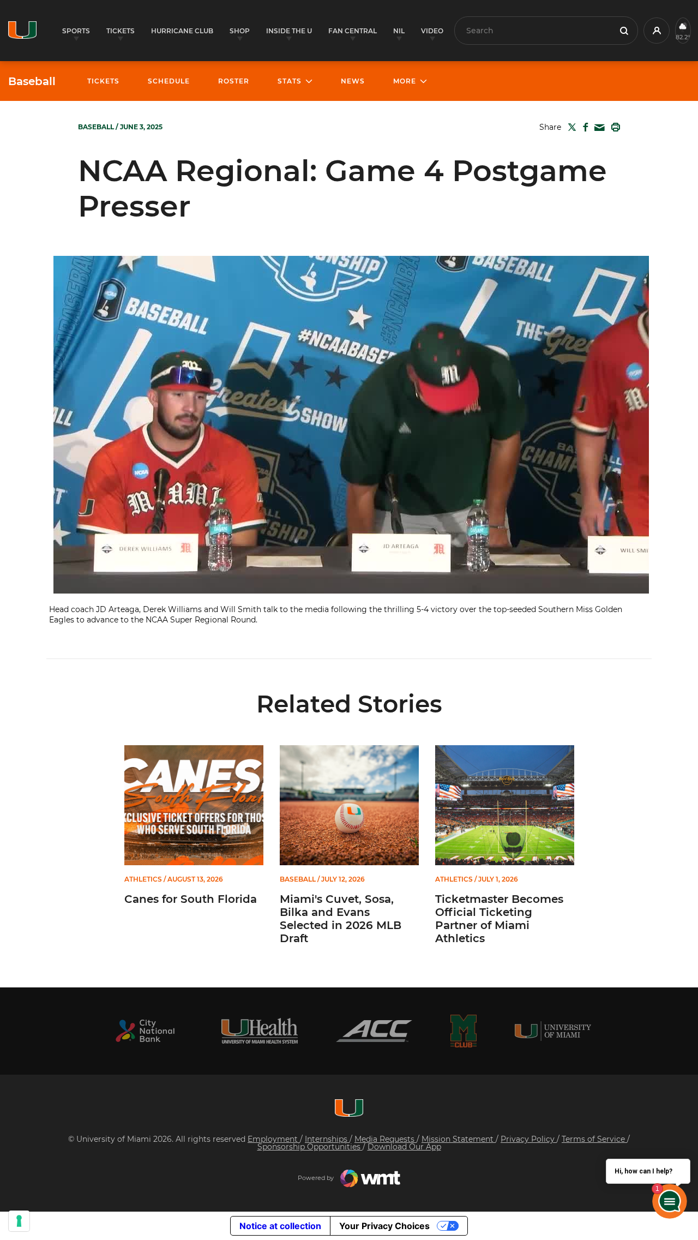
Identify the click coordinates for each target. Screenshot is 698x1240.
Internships (327, 1139)
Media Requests (385, 1139)
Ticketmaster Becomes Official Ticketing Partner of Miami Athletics (499, 918)
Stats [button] (290, 81)
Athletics (143, 879)
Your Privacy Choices (384, 1225)
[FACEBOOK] (583, 127)
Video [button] (432, 31)
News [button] (353, 81)
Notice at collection (280, 1225)
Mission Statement (459, 1139)
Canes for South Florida (190, 899)
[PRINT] (613, 127)
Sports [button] (76, 31)
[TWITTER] (569, 127)
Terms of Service (594, 1139)
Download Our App (404, 1147)
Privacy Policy (529, 1139)
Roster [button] (233, 81)
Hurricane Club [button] (182, 31)
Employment (274, 1139)
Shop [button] (240, 31)
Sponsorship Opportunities (310, 1147)
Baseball (32, 81)
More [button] (404, 81)
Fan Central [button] (352, 31)
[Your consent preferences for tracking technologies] (19, 1221)
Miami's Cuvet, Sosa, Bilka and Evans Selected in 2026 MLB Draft (340, 918)
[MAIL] (597, 127)
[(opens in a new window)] (145, 1031)
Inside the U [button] (289, 31)
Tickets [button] (120, 31)
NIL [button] (399, 31)
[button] (656, 30)
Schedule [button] (169, 81)
